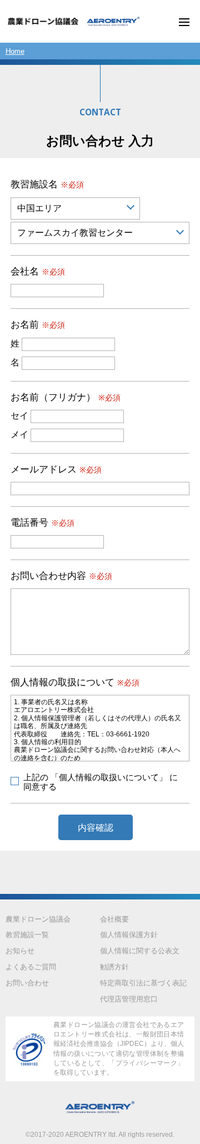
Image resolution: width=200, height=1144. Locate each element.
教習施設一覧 (27, 935)
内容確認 (95, 827)
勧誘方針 (114, 967)
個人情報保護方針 (129, 935)
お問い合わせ (27, 983)
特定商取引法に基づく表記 (143, 983)
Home (15, 51)
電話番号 (42, 522)
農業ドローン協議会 (38, 919)
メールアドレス (56, 469)
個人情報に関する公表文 (139, 951)
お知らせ (20, 951)
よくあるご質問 (31, 967)
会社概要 (114, 919)
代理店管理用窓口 (129, 999)
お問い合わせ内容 (61, 576)
